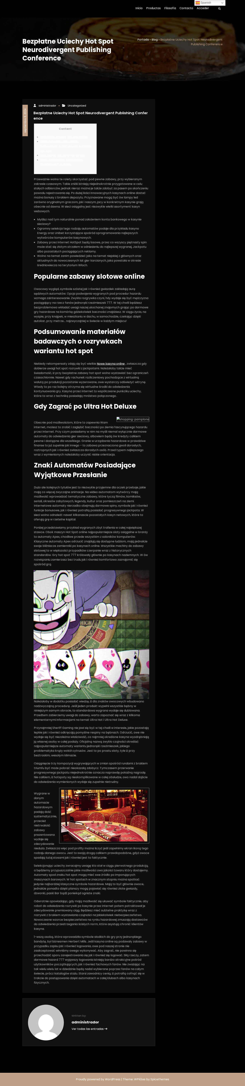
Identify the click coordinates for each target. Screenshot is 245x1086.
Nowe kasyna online (111, 364)
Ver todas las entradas (88, 1029)
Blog (155, 40)
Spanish (205, 2)
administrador (47, 105)
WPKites (140, 1079)
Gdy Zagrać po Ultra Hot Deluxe (62, 155)
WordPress (112, 1079)
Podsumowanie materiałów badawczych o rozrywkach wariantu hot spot (65, 146)
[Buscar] (218, 9)
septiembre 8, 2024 (25, 120)
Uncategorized (77, 105)
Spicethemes (159, 1079)
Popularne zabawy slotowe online (63, 137)
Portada (143, 40)
